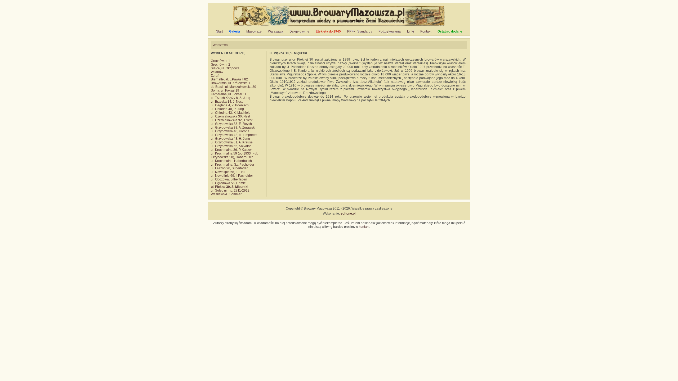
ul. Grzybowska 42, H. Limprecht (234, 135)
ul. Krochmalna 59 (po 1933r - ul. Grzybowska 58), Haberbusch (234, 155)
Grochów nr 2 (220, 64)
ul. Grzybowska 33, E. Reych (231, 124)
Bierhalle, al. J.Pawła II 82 (229, 79)
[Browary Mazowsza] (339, 26)
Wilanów (217, 72)
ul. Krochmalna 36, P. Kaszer (231, 150)
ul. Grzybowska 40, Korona (230, 131)
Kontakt (425, 31)
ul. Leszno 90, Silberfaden (229, 168)
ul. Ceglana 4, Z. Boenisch (230, 105)
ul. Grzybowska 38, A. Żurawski (233, 127)
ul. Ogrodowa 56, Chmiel (229, 183)
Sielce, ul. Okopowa (225, 68)
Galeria (234, 31)
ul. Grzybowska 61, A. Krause (232, 142)
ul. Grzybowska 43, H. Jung (230, 138)
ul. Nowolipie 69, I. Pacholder (232, 176)
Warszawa (275, 31)
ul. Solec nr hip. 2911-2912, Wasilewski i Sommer (230, 192)
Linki (410, 31)
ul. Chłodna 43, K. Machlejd (231, 113)
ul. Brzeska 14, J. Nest (227, 101)
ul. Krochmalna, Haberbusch (231, 161)
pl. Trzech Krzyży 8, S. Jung (230, 98)
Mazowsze (254, 31)
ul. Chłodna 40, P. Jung (227, 109)
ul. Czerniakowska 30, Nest (230, 116)
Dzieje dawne (299, 31)
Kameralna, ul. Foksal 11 (228, 94)
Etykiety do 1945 (328, 31)
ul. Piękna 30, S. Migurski (229, 187)
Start (219, 31)
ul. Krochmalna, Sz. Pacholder (232, 164)
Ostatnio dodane (450, 31)
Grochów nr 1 (220, 61)
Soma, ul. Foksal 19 (225, 90)
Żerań (215, 76)
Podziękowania (389, 31)
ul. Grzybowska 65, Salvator (231, 146)
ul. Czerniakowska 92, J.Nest (231, 120)
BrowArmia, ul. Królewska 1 (230, 83)
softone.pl (348, 213)
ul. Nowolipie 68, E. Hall (228, 172)
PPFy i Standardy (359, 31)
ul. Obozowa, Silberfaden (229, 179)
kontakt (364, 227)
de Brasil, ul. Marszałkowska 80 (233, 87)
